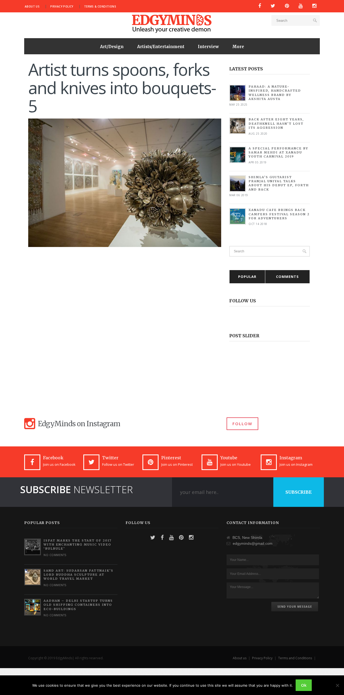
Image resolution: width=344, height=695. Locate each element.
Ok (303, 685)
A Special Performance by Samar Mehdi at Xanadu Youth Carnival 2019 (278, 152)
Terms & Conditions (100, 6)
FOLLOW (242, 423)
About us (32, 6)
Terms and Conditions (295, 658)
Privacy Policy (61, 6)
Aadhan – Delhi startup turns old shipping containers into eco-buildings (78, 605)
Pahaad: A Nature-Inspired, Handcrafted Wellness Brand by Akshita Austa (275, 93)
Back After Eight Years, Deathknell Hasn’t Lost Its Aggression (276, 123)
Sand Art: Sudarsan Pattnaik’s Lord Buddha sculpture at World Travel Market (78, 575)
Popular (247, 276)
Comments (287, 276)
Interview (208, 46)
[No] (337, 685)
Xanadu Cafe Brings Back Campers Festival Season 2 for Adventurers (279, 214)
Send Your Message (294, 606)
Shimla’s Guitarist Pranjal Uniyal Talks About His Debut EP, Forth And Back (279, 183)
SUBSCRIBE (298, 492)
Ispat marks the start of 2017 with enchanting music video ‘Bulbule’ (78, 545)
